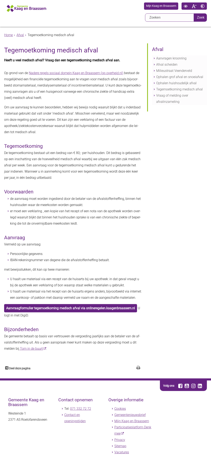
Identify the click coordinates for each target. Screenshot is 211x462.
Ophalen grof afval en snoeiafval (179, 77)
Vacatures (121, 452)
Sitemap (120, 446)
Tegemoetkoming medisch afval (179, 89)
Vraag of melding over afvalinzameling (172, 99)
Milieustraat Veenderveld (174, 71)
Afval (20, 35)
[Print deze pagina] (138, 368)
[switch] (185, 6)
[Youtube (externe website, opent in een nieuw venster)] (187, 386)
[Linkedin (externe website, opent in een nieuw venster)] (200, 386)
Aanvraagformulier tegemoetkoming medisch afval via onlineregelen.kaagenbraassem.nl (70, 308)
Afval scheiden (166, 64)
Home (8, 35)
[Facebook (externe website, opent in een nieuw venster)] (180, 386)
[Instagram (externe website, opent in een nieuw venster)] (193, 386)
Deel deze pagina (19, 368)
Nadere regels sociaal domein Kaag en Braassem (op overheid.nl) (76, 73)
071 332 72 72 (80, 409)
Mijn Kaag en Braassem (161, 6)
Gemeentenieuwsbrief (130, 415)
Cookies (120, 409)
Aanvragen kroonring (171, 58)
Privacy (119, 440)
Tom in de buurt (31, 349)
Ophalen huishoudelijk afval (176, 83)
